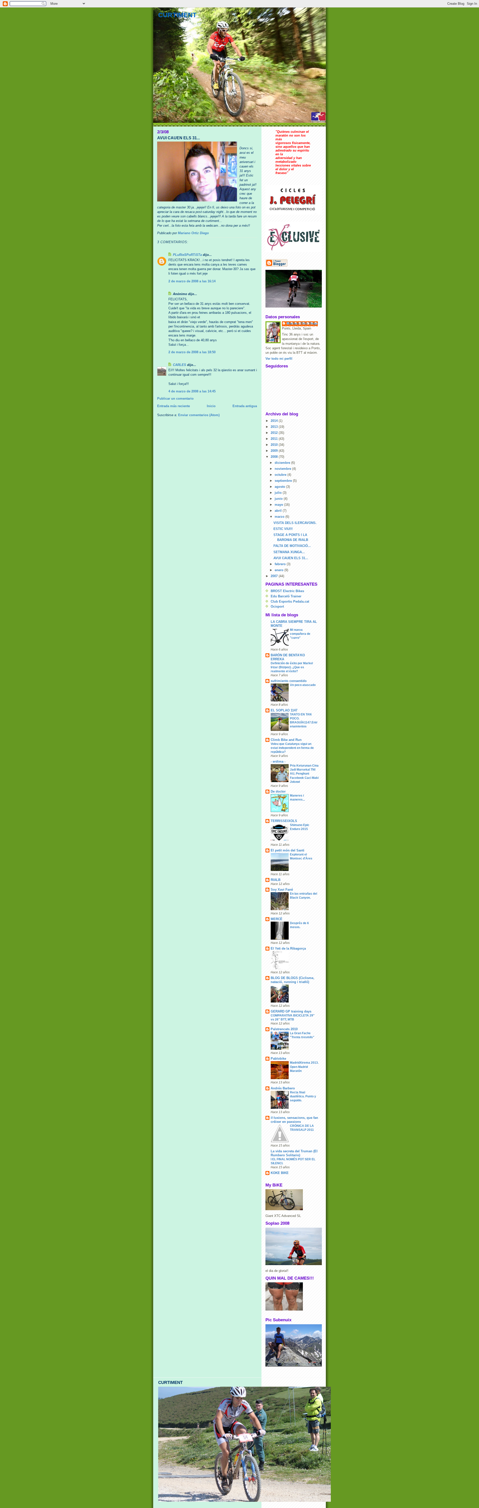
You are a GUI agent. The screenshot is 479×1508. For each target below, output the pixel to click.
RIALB (275, 880)
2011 (275, 439)
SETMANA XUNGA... (289, 552)
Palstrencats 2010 (284, 1029)
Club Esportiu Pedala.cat (290, 601)
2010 (275, 445)
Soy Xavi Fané (282, 889)
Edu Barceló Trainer (286, 596)
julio (279, 493)
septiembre (284, 481)
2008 (275, 457)
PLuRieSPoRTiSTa (187, 255)
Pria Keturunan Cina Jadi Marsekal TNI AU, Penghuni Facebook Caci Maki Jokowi (304, 773)
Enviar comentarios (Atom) (199, 415)
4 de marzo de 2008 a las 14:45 (192, 391)
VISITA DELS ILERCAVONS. (295, 523)
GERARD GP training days (291, 1011)
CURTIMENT (177, 15)
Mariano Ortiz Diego (302, 323)
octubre (281, 475)
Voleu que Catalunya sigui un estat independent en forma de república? (292, 748)
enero (279, 570)
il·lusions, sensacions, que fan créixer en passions (294, 1120)
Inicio (211, 406)
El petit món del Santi (287, 850)
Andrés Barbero (283, 1088)
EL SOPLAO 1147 (284, 710)
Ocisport (277, 606)
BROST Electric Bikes (287, 591)
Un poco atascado (303, 685)
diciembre (283, 463)
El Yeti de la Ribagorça (288, 948)
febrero (281, 564)
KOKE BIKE (280, 1173)
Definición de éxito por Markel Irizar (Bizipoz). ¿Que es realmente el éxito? (292, 667)
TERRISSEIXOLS (284, 821)
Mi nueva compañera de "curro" (300, 634)
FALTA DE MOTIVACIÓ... (292, 546)
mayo (279, 504)
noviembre (283, 469)
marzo (280, 516)
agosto (280, 487)
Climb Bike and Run (286, 740)
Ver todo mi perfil (278, 358)
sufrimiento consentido (289, 681)
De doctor (278, 791)
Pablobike (278, 1058)
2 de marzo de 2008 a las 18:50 (192, 352)
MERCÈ (276, 919)
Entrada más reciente (173, 406)
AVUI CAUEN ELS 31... (290, 558)
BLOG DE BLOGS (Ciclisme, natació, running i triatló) (292, 980)
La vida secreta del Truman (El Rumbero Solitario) (294, 1153)
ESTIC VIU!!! (283, 529)
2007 (275, 576)
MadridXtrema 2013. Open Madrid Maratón (304, 1066)
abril (279, 510)
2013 (275, 427)
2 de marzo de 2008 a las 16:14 (192, 281)
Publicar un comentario (175, 398)
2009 (275, 451)
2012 (275, 433)
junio (279, 499)
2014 (275, 421)
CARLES (179, 365)
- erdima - (278, 761)
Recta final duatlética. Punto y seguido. (303, 1096)
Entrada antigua (245, 406)
